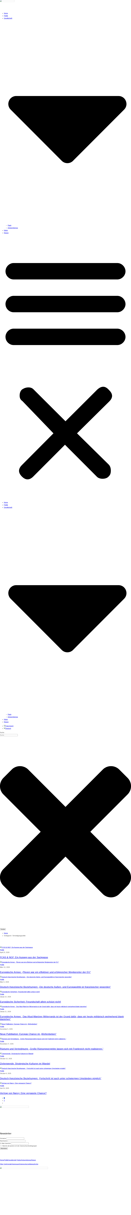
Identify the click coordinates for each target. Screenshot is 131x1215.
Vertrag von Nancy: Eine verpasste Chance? (23, 1093)
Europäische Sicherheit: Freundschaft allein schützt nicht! (30, 1001)
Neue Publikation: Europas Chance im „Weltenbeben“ (28, 1034)
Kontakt (9, 1164)
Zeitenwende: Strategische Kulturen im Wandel (25, 1063)
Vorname (3, 1138)
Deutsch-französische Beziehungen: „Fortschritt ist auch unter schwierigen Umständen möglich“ (50, 1078)
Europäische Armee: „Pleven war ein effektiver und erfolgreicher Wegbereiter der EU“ (45, 972)
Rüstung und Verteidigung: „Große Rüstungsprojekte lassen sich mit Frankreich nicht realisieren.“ (51, 1048)
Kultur (6, 230)
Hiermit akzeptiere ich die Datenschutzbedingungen (19, 1146)
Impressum (15, 1164)
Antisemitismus (13, 228)
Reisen (6, 233)
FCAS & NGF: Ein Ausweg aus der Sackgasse (24, 957)
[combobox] (9, 735)
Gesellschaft (12, 1160)
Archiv (36, 1164)
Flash (9, 225)
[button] (65, 368)
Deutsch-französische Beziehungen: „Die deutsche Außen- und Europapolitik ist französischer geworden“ (55, 987)
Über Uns (3, 1164)
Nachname (3, 1141)
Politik (6, 16)
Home (6, 13)
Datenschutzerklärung (26, 1164)
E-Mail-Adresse (5, 1143)
